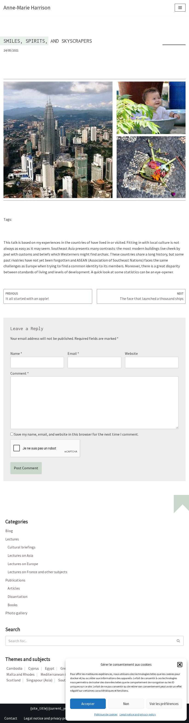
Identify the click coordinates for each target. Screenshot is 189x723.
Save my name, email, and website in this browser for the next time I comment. (76, 434)
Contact (10, 718)
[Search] (178, 641)
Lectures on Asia (20, 555)
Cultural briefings (21, 547)
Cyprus (33, 668)
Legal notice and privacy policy (138, 714)
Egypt (49, 668)
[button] (179, 664)
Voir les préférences (164, 704)
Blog (9, 530)
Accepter (87, 704)
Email (73, 353)
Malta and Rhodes (20, 674)
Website (131, 353)
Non (126, 704)
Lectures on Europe (23, 563)
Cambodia (14, 668)
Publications (15, 580)
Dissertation (17, 596)
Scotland (13, 680)
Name (16, 353)
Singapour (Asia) (39, 680)
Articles (14, 588)
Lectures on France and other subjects (37, 571)
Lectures (12, 539)
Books (13, 604)
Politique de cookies (105, 714)
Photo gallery (16, 613)
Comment (19, 373)
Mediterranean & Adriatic (60, 674)
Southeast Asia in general (33, 219)
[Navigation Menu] (180, 8)
